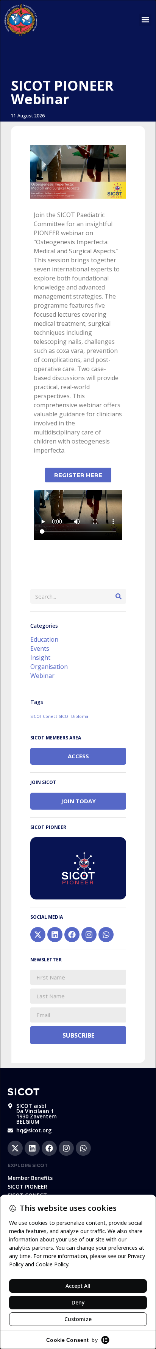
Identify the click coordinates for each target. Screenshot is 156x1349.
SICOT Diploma (73, 716)
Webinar (42, 675)
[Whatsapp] (106, 934)
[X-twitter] (37, 934)
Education (44, 639)
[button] (145, 20)
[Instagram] (89, 934)
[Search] (118, 596)
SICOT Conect (43, 716)
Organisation (49, 666)
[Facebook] (72, 934)
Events (39, 648)
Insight (40, 657)
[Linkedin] (54, 934)
